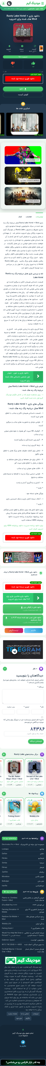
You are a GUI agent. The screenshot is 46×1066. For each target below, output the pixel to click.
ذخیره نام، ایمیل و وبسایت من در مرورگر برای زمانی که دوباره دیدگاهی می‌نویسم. (23, 721)
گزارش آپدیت (23, 95)
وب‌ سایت (10, 707)
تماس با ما (25, 1014)
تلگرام (33, 630)
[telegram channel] (23, 649)
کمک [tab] (20, 217)
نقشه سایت (12, 1014)
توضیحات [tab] (39, 217)
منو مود (19, 1018)
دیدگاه (40, 687)
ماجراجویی (31, 9)
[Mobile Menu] (42, 3)
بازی (37, 9)
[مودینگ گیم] (33, 3)
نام (42, 707)
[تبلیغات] (23, 557)
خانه (41, 9)
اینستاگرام (13, 630)
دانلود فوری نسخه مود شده (23, 78)
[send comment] (5, 669)
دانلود (21, 89)
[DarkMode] (9, 3)
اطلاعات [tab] (29, 217)
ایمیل (26, 707)
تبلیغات (36, 1014)
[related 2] (4, 754)
